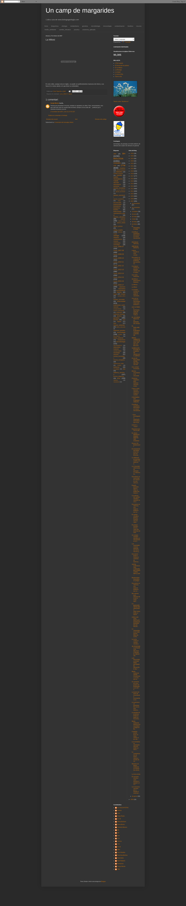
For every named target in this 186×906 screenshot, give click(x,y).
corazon (115, 241)
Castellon (122, 168)
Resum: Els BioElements (136, 445)
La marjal (118, 72)
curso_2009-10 (118, 258)
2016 (132, 178)
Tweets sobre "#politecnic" (121, 101)
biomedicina (117, 206)
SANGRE (119, 175)
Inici (76, 119)
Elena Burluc (121, 824)
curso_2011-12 (118, 266)
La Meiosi (134, 284)
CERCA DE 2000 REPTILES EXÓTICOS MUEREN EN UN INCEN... (136, 621)
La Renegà (118, 70)
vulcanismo (116, 382)
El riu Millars (118, 67)
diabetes (119, 292)
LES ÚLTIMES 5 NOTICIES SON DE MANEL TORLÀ (136, 311)
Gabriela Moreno (122, 827)
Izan (118, 835)
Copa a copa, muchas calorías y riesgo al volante (136, 392)
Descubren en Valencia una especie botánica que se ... (136, 508)
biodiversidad (117, 204)
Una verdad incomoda (135, 367)
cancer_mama (121, 222)
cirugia (115, 233)
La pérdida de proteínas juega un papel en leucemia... (136, 716)
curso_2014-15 (118, 277)
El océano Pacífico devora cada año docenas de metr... (136, 528)
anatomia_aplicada (88, 29)
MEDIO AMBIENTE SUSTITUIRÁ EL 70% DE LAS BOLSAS (136, 341)
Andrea (119, 810)
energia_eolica (121, 296)
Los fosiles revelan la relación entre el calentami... (136, 293)
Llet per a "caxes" (135, 425)
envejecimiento (117, 308)
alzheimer (116, 186)
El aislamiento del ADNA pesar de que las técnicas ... (136, 452)
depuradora (121, 288)
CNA (118, 813)
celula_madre (118, 230)
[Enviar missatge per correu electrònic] (69, 91)
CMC (114, 165)
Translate (128, 42)
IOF (118, 833)
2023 (132, 161)
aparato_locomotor (120, 191)
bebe (119, 200)
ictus (114, 323)
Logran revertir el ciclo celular (135, 253)
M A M (119, 847)
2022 (132, 163)
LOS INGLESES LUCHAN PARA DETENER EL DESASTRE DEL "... (136, 663)
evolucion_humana (119, 314)
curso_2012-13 (118, 269)
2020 (132, 168)
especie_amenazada (118, 310)
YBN (118, 869)
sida (124, 369)
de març (134, 221)
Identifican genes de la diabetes (136, 280)
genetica (85, 26)
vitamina (115, 380)
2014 (132, 183)
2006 (132, 799)
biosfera (130, 26)
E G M (119, 819)
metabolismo (74, 26)
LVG (118, 844)
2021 (132, 166)
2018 (132, 173)
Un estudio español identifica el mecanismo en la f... (136, 538)
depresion (122, 287)
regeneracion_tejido (118, 363)
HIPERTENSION (120, 170)
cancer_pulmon (118, 226)
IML (118, 830)
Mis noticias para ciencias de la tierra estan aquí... (136, 597)
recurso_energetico (119, 360)
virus (118, 378)
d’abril (134, 219)
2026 (132, 153)
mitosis (70, 94)
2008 (132, 198)
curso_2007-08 (118, 250)
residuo (119, 365)
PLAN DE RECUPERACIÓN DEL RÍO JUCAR (136, 361)
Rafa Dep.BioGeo (122, 855)
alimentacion (117, 184)
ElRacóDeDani (121, 821)
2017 (132, 176)
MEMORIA (119, 172)
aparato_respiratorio (118, 199)
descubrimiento (120, 290)
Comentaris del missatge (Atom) (64, 122)
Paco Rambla (121, 852)
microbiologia (95, 26)
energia (123, 294)
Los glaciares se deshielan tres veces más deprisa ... (136, 706)
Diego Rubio (121, 816)
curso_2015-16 (118, 281)
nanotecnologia (117, 351)
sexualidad (116, 369)
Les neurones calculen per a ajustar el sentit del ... (136, 790)
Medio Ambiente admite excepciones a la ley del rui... (136, 675)
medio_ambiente (50, 29)
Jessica (119, 841)
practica (76, 29)
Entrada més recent (52, 119)
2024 (132, 158)
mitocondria (116, 347)
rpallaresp (116, 367)
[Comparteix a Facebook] (79, 91)
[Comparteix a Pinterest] (81, 91)
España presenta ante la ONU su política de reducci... (135, 489)
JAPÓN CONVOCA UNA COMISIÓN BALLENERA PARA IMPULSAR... (136, 570)
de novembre (136, 207)
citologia (64, 26)
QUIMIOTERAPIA (118, 173)
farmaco (119, 316)
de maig (134, 216)
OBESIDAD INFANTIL (135, 247)
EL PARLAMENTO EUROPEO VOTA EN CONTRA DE (136, 330)
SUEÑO (115, 177)
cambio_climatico (65, 29)
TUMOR (115, 181)
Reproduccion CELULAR (136, 429)
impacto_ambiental (119, 325)
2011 (132, 191)
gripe (124, 319)
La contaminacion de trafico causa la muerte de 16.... (136, 756)
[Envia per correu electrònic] (73, 91)
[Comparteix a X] (77, 91)
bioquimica (54, 26)
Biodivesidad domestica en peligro (135, 579)
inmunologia (107, 26)
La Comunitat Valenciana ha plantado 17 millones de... (136, 470)
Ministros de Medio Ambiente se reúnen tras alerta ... (135, 767)
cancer (123, 219)
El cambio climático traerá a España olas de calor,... (135, 518)
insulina (120, 334)
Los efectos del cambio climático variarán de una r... (136, 499)
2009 (132, 196)
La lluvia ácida (136, 774)
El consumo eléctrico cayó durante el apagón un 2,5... (136, 780)
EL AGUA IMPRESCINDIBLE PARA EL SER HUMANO (136, 437)
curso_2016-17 (118, 285)
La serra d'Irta (119, 74)
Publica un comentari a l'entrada (57, 115)
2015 (132, 181)
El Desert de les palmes (122, 65)
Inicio (46, 26)
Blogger (103, 881)
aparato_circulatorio (119, 188)
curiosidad (116, 244)
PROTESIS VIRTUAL (135, 242)
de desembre (136, 203)
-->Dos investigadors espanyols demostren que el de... (136, 418)
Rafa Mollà (120, 858)
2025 (132, 156)
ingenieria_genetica (119, 330)
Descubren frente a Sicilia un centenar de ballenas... (135, 558)
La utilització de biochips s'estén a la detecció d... (136, 461)
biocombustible (117, 202)
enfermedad (121, 301)
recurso (138, 26)
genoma (115, 319)
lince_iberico (116, 336)
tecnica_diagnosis (118, 376)
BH (123, 153)
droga (115, 294)
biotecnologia (117, 211)
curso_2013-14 (118, 273)
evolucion (119, 312)
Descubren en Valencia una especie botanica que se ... (136, 587)
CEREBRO (117, 163)
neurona (115, 354)
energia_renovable (119, 299)
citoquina (116, 237)
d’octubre (135, 211)
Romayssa (120, 863)
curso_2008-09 (118, 254)
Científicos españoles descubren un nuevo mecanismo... (136, 235)
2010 (132, 193)
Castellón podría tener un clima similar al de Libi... (135, 735)
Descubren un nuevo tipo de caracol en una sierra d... (136, 480)
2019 (132, 171)
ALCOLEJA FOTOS (122, 807)
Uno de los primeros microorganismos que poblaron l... (136, 301)
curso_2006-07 (64, 94)
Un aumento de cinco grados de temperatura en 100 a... (136, 685)
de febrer (135, 224)
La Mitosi (134, 287)
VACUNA (116, 182)
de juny (134, 214)
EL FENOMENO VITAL (136, 228)
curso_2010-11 (118, 262)
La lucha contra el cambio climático (135, 642)
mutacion (116, 349)
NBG (118, 849)
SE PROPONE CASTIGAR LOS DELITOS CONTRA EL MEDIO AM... (136, 651)
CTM (123, 165)
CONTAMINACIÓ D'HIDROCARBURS (136, 400)
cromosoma (116, 243)
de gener (135, 796)
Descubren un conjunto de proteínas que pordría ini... (136, 260)
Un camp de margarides (80, 10)
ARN (114, 154)
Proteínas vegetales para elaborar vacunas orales (135, 382)
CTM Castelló (119, 63)
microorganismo (117, 345)
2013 (132, 186)
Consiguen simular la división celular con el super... (136, 269)
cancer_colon (121, 221)
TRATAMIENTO (117, 179)
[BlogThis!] (75, 91)
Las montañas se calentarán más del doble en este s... (136, 745)
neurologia (116, 352)
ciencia (120, 232)
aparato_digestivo (120, 190)
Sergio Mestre (54, 103)
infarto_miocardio (120, 327)
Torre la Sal (118, 76)
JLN (118, 838)
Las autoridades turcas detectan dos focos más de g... (136, 547)
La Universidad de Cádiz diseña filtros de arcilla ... (136, 632)
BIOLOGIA (118, 158)
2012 (132, 188)
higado (119, 321)
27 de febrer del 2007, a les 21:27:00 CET (62, 111)
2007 (132, 201)
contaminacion (120, 26)
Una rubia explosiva (135, 275)
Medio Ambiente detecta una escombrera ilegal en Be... (136, 725)
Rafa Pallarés (121, 861)
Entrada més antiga (100, 119)
